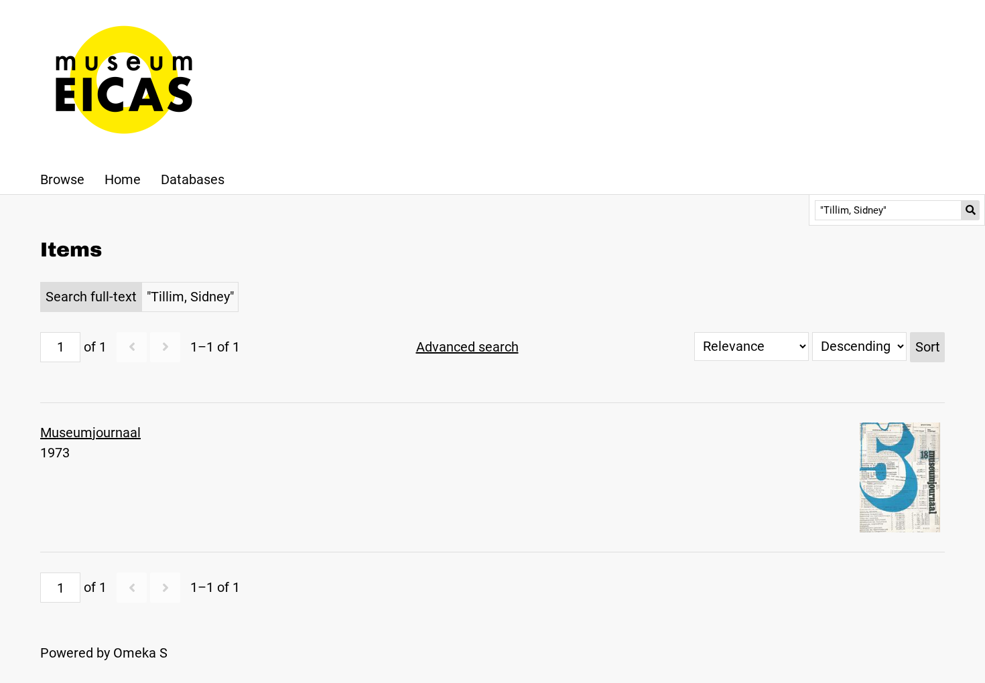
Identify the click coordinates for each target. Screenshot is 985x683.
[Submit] (971, 210)
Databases (192, 179)
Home (123, 179)
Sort (927, 347)
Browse (62, 179)
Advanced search (467, 347)
